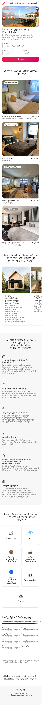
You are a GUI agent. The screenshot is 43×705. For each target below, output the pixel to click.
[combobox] (21, 46)
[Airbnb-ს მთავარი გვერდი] (3, 3)
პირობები (29, 695)
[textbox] (11, 53)
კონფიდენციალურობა (16, 695)
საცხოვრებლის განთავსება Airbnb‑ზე (24, 3)
